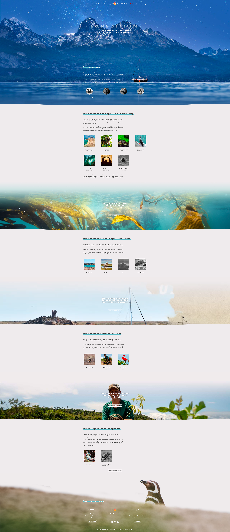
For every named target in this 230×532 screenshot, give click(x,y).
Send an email (137, 521)
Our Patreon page (92, 521)
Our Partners (124, 3)
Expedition (97, 3)
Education (105, 3)
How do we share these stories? (115, 215)
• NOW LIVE (132, 3)
